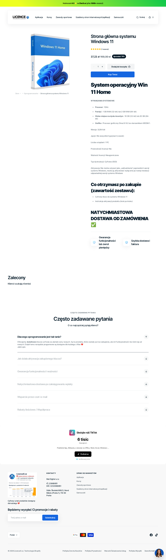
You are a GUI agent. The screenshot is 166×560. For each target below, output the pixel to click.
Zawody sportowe (84, 485)
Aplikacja (80, 477)
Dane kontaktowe (151, 551)
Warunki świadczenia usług (115, 551)
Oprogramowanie (31, 93)
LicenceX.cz (19, 551)
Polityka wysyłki (135, 551)
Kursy (79, 481)
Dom (17, 93)
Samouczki (81, 493)
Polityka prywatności (93, 551)
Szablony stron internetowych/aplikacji (92, 489)
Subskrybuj (50, 517)
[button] (140, 17)
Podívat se (84, 454)
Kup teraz (112, 74)
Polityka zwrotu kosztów (72, 551)
